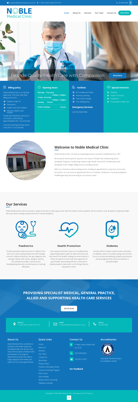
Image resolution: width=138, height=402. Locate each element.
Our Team (99, 13)
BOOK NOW (69, 308)
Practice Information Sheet (49, 367)
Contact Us (111, 13)
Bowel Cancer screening (48, 380)
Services (87, 13)
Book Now (125, 13)
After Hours (43, 373)
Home (66, 13)
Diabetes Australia (46, 383)
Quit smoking (43, 376)
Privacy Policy (44, 363)
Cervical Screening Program (49, 370)
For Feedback (76, 369)
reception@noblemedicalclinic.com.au (22, 3)
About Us (77, 13)
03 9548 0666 (123, 3)
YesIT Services (88, 393)
